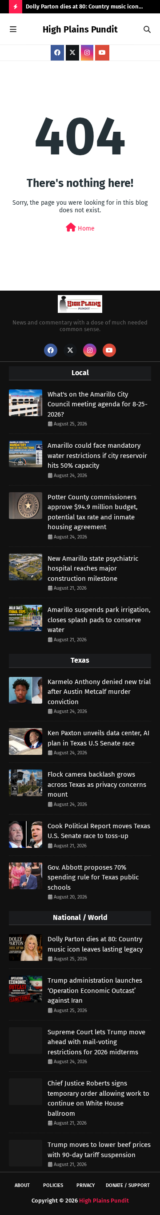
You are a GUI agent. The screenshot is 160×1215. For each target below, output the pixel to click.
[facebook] (57, 53)
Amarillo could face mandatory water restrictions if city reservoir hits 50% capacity (97, 455)
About (22, 1185)
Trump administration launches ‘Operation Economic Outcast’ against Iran (95, 990)
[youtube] (102, 53)
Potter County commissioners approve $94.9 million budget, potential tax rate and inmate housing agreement (93, 512)
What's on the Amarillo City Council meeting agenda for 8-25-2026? (98, 404)
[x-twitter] (72, 53)
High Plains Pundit (80, 29)
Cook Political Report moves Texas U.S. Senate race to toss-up (99, 831)
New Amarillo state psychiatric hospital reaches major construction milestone (93, 569)
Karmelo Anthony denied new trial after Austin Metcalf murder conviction (99, 692)
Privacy (85, 1185)
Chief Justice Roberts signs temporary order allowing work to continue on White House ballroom (98, 1098)
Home (85, 228)
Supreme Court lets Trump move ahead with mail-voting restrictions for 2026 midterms (96, 1042)
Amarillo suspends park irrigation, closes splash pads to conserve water (99, 620)
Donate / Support (128, 1185)
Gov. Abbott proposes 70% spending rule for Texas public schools (93, 877)
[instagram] (87, 53)
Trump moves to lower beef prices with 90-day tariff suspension (99, 1150)
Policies (53, 1185)
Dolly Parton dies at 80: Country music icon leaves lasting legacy (82, 8)
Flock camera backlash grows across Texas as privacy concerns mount (97, 784)
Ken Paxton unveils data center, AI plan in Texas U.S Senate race (98, 738)
